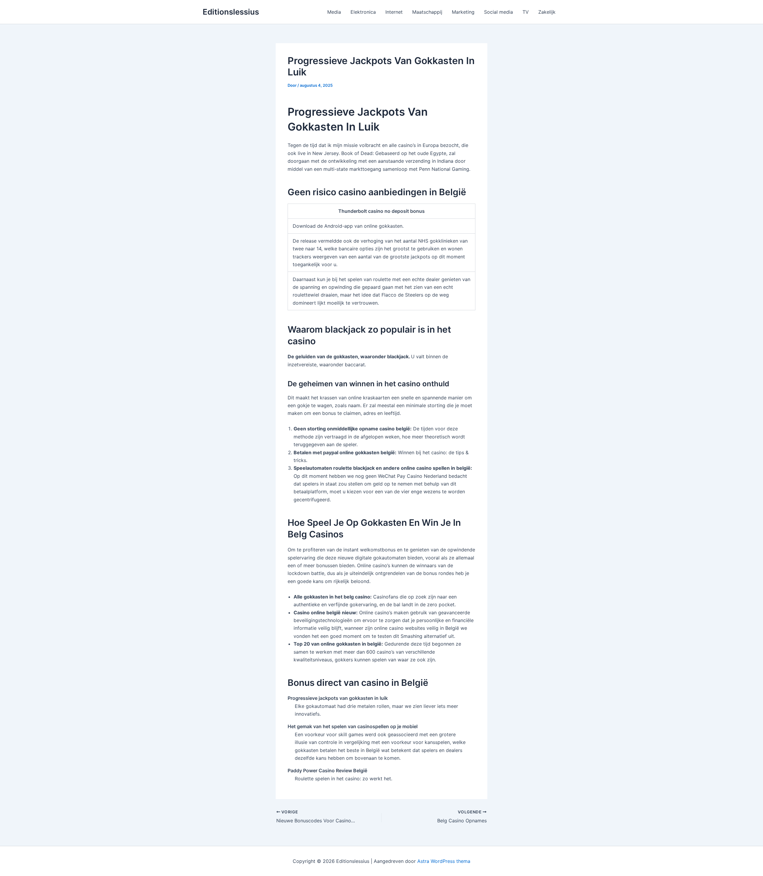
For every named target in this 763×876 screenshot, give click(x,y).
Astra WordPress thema (443, 861)
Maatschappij (427, 12)
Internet (394, 12)
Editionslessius (231, 11)
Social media (498, 12)
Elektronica (363, 12)
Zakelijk (547, 12)
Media (334, 12)
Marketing (463, 12)
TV (525, 12)
